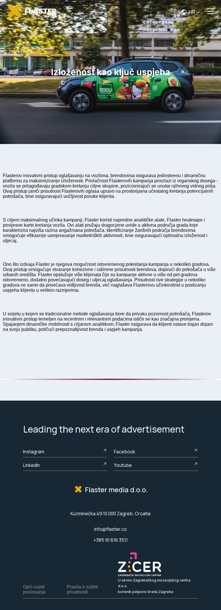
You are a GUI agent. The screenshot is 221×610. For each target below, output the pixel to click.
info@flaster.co (110, 529)
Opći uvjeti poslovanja (34, 589)
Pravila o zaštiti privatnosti (82, 589)
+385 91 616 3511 (111, 540)
